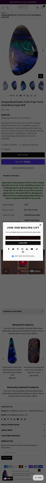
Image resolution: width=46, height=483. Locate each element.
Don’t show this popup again (24, 256)
